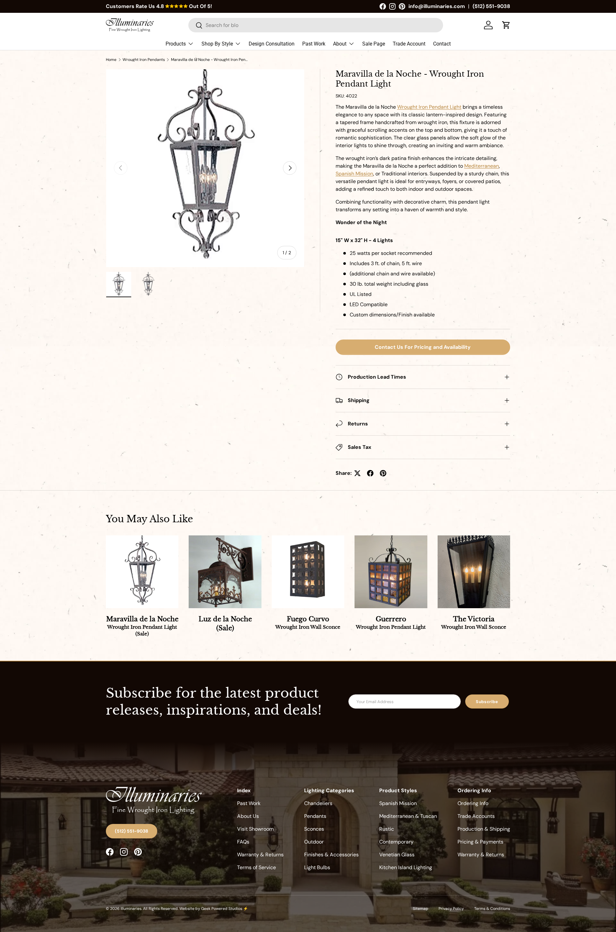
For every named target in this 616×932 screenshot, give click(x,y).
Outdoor (314, 841)
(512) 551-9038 (491, 6)
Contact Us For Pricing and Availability (423, 347)
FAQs (243, 841)
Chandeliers (318, 803)
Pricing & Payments (480, 841)
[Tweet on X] (357, 473)
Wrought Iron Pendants (144, 60)
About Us (248, 816)
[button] (506, 25)
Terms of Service (256, 867)
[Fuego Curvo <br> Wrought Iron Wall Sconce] (308, 571)
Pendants (315, 816)
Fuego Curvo (307, 622)
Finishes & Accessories (331, 854)
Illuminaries (131, 908)
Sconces (314, 829)
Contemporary (396, 841)
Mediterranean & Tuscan (408, 816)
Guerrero (391, 622)
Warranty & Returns (260, 854)
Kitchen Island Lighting (405, 867)
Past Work (313, 44)
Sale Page (373, 44)
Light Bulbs (317, 867)
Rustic (386, 829)
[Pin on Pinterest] (383, 473)
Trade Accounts (476, 816)
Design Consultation (272, 44)
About (339, 44)
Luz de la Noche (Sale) (225, 623)
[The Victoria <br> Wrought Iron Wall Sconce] (474, 571)
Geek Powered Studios (221, 908)
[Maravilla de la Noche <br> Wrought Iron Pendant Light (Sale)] (142, 571)
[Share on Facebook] (370, 473)
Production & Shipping (484, 829)
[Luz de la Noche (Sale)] (225, 571)
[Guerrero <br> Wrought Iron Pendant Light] (391, 571)
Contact (442, 44)
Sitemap (420, 908)
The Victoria (473, 622)
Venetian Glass (397, 854)
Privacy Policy (451, 908)
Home (111, 60)
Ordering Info (473, 803)
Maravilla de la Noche (142, 626)
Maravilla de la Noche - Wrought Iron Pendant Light (209, 60)
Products (176, 44)
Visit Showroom (255, 829)
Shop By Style (217, 44)
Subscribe (487, 701)
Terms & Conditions (492, 908)
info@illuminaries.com (436, 6)
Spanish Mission (398, 803)
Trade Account (409, 44)
